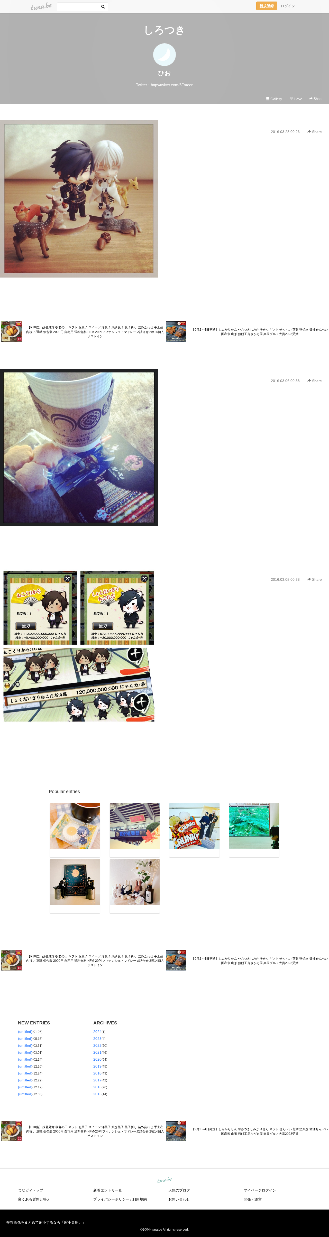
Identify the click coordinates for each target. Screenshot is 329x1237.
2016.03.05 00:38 (285, 579)
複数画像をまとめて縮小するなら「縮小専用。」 (46, 1222)
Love (297, 99)
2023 (97, 1038)
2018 (97, 1073)
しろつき (164, 29)
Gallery (275, 99)
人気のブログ (179, 1190)
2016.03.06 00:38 (285, 381)
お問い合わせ (179, 1199)
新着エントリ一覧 (107, 1190)
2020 (97, 1059)
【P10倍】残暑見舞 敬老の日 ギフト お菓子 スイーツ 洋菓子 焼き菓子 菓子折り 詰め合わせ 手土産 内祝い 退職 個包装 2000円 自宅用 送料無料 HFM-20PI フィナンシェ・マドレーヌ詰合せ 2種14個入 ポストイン (95, 332)
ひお (164, 73)
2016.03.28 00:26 (285, 132)
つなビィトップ (30, 1190)
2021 (97, 1052)
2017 (97, 1080)
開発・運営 (253, 1199)
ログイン (288, 6)
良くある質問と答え (34, 1199)
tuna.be (164, 1180)
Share (317, 99)
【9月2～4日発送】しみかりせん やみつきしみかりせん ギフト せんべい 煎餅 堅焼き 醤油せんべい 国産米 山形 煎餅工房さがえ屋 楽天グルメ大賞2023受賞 (259, 332)
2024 (97, 1032)
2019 (97, 1066)
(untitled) (25, 1032)
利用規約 (139, 1199)
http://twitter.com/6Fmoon (172, 85)
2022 (97, 1045)
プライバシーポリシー (111, 1199)
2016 (97, 1087)
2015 (97, 1094)
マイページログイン (260, 1190)
